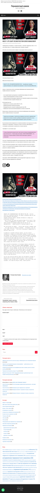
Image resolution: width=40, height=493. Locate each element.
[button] (3, 490)
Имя (4, 329)
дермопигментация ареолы (15, 453)
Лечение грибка (6, 416)
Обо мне (4, 419)
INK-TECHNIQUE (6, 449)
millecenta (11, 286)
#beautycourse (27, 200)
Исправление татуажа (7, 410)
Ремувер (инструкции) (7, 439)
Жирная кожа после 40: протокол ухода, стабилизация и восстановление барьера (19, 360)
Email (4, 332)
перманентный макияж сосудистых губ (10, 291)
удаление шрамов (6, 480)
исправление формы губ (16, 289)
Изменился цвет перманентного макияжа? (21, 387)
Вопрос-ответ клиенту (7, 408)
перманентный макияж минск (10, 473)
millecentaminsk (15, 286)
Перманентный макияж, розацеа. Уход (10, 370)
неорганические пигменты (19, 465)
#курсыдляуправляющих (9, 204)
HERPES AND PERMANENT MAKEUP (19, 382)
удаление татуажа (7, 435)
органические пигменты (8, 469)
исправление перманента (30, 455)
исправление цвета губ (25, 289)
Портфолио (5, 437)
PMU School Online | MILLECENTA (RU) (10, 283)
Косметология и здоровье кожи (9, 414)
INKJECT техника (6, 402)
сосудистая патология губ (22, 475)
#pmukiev (6, 202)
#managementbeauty (18, 204)
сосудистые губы (20, 291)
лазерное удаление (24, 461)
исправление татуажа (8, 460)
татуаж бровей (6, 429)
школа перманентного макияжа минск (12, 293)
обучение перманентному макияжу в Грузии (29, 467)
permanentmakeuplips (22, 286)
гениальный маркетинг (31, 286)
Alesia (21, 489)
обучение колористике (31, 465)
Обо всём (34, 283)
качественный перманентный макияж (13, 461)
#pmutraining (8, 200)
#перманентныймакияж (17, 202)
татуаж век (5, 431)
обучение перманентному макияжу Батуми (25, 290)
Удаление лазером (6, 441)
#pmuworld (32, 200)
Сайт (4, 336)
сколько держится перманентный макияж (10, 475)
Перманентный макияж (20, 6)
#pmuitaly (10, 202)
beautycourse (6, 286)
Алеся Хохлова (18, 43)
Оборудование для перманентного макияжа (12, 421)
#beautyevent (13, 200)
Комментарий (6, 312)
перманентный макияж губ (15, 471)
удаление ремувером (16, 479)
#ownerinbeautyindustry (27, 204)
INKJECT (11, 449)
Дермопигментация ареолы (9, 427)
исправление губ (24, 453)
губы (8, 453)
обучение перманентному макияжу (12, 467)
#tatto (22, 200)
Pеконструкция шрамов (7, 406)
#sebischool (18, 200)
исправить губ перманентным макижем (21, 287)
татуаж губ (13, 285)
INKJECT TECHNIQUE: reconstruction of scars (21, 449)
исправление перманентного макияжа (18, 458)
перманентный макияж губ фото (29, 471)
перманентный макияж (22, 469)
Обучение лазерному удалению (9, 423)
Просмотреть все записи (26, 275)
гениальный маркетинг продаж (8, 287)
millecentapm (15, 451)
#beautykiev (8, 205)
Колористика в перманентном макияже (25, 283)
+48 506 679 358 (20, 488)
